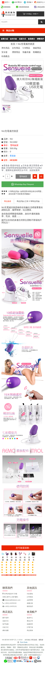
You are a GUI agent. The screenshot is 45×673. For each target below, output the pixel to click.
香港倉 (13, 156)
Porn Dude (24, 642)
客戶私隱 (5, 624)
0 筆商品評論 (14, 191)
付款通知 (30, 594)
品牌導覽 (30, 600)
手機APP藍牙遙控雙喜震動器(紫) (7, 558)
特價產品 (6, 56)
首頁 (13, 44)
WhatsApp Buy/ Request (24, 184)
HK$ (17, 2)
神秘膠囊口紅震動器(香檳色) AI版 (11, 558)
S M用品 (26, 48)
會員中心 (30, 618)
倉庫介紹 (4, 39)
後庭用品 (37, 48)
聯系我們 (30, 606)
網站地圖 (5, 630)
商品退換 (30, 630)
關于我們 (5, 618)
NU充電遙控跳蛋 (26, 44)
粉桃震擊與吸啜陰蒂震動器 (25, 558)
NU (11, 139)
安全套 (5, 52)
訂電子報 (30, 627)
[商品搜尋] (41, 21)
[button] (22, 30)
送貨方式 (22, 39)
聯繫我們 (40, 39)
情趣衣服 (26, 52)
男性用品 (6, 48)
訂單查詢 (30, 597)
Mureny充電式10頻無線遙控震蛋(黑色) (33, 558)
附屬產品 (37, 52)
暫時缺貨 (23, 176)
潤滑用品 (16, 52)
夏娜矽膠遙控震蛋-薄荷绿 (3, 558)
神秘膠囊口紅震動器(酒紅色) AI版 (16, 558)
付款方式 (5, 627)
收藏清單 (30, 624)
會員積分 (31, 39)
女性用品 (16, 48)
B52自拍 (34, 640)
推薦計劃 (30, 603)
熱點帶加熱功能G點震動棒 (20, 558)
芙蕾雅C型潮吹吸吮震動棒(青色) (29, 558)
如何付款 (13, 39)
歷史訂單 (30, 621)
